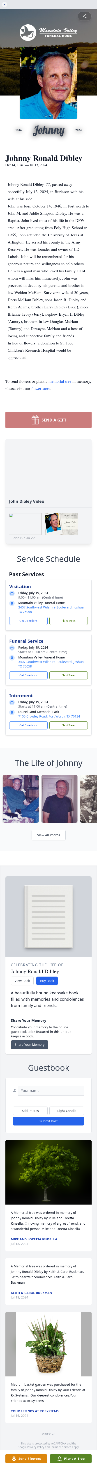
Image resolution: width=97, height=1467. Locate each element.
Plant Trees (69, 621)
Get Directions (28, 621)
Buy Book (47, 981)
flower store (40, 388)
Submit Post (48, 1121)
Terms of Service (60, 1447)
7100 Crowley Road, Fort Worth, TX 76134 (49, 716)
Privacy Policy (35, 1447)
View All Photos (48, 835)
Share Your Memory (29, 1044)
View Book (22, 981)
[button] (48, 1172)
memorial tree (59, 381)
